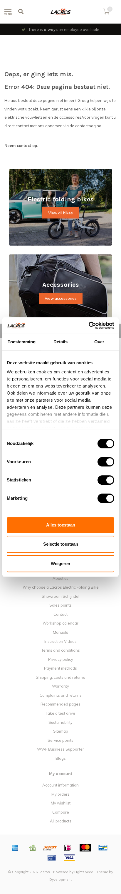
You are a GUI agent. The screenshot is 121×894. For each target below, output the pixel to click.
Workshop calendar (60, 623)
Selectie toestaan (60, 544)
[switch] (101, 461)
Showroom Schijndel (60, 596)
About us (60, 578)
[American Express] (15, 847)
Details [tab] (60, 341)
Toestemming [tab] (22, 341)
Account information (60, 785)
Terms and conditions (60, 650)
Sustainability (60, 722)
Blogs (61, 758)
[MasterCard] (85, 847)
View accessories (61, 298)
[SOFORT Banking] (50, 847)
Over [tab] (99, 341)
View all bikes (60, 213)
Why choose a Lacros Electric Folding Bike (61, 587)
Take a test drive (60, 713)
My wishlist (60, 803)
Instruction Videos (60, 641)
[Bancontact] (103, 847)
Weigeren (60, 563)
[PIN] (51, 857)
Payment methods (60, 668)
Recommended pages (60, 704)
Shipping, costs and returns (60, 677)
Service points (60, 740)
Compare (60, 812)
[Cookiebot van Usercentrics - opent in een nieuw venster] (88, 325)
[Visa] (69, 857)
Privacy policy (60, 659)
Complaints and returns (61, 695)
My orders (60, 794)
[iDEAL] (67, 847)
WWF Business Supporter (60, 749)
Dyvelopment (60, 879)
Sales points (60, 605)
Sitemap (60, 731)
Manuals (60, 632)
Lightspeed (83, 872)
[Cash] (32, 847)
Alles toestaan (60, 524)
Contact (60, 614)
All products (60, 821)
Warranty (60, 686)
